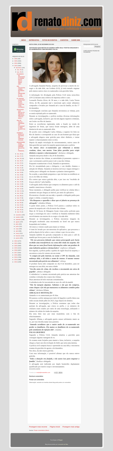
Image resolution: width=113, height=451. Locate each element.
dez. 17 (19, 177)
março (18, 233)
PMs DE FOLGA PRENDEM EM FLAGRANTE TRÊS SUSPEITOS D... (21, 125)
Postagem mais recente (38, 427)
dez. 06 (19, 200)
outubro (18, 217)
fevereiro (18, 235)
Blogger (60, 440)
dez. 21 (19, 167)
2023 (15, 65)
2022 (15, 241)
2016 (15, 255)
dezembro (19, 67)
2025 (15, 61)
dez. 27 (19, 156)
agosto (18, 221)
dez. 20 (19, 170)
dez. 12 (19, 188)
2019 (15, 248)
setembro (18, 219)
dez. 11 (19, 191)
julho (17, 224)
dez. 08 (19, 195)
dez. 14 (19, 184)
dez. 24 (19, 163)
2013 (15, 262)
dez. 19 (19, 172)
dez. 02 (19, 209)
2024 (15, 63)
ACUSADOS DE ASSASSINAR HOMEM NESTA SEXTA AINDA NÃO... (21, 79)
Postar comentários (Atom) (41, 430)
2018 (15, 250)
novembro (19, 215)
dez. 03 (19, 207)
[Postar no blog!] (56, 373)
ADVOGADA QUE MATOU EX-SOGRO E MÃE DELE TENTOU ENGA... (21, 114)
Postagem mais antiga (71, 427)
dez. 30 (19, 69)
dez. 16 (19, 179)
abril (17, 231)
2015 (15, 257)
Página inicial (55, 427)
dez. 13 (19, 186)
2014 (15, 259)
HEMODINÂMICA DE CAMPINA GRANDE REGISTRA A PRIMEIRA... (21, 147)
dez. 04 (19, 205)
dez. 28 (19, 153)
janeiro (18, 238)
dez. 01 (19, 212)
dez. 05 (19, 202)
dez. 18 (19, 174)
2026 (15, 58)
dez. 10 (19, 193)
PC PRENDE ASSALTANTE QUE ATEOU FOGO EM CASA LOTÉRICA (21, 103)
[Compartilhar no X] (58, 373)
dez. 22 (19, 165)
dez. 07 (19, 198)
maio (17, 228)
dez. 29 (19, 72)
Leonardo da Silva (63, 444)
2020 (15, 245)
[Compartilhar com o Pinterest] (62, 373)
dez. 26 (19, 158)
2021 (15, 243)
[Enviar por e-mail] (55, 373)
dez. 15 (19, 181)
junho (17, 226)
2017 (15, 252)
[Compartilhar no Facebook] (60, 373)
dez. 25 (19, 160)
